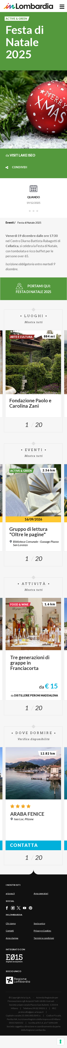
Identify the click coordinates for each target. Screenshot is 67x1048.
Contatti (10, 930)
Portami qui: (33, 289)
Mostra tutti (33, 322)
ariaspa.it (10, 893)
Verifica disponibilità (33, 739)
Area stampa (12, 938)
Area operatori (41, 893)
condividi (19, 167)
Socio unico (39, 923)
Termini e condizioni (44, 938)
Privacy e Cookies (42, 930)
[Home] (28, 6)
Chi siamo (11, 923)
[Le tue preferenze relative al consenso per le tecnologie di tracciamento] (60, 1041)
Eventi (10, 222)
